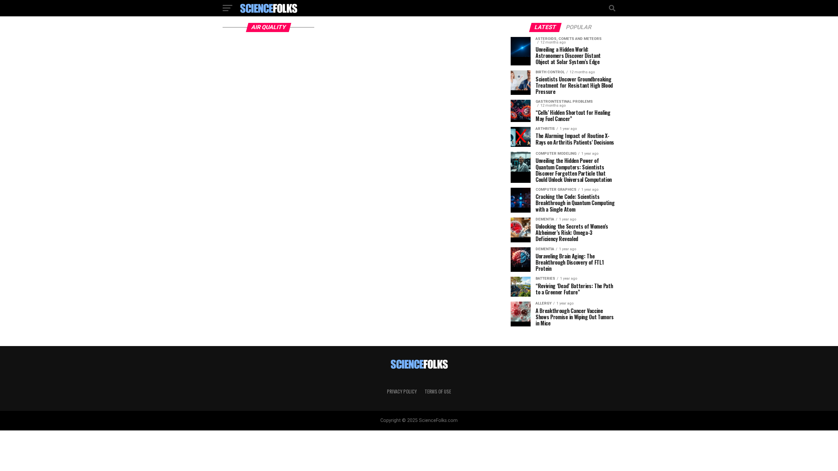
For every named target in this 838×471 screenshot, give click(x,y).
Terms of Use (438, 391)
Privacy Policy (402, 391)
